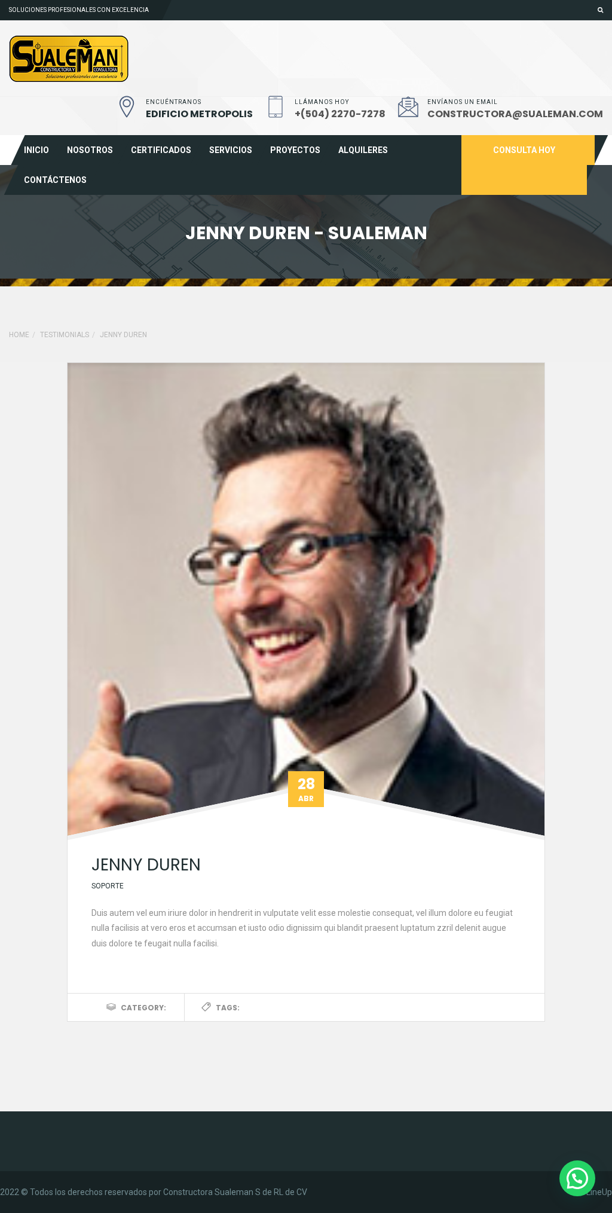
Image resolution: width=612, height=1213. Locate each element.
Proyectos (295, 150)
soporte (107, 886)
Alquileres (363, 150)
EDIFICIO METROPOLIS (199, 114)
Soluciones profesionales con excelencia (79, 10)
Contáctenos (55, 180)
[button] (577, 1178)
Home (19, 335)
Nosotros (90, 150)
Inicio (36, 150)
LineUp (599, 1192)
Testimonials (64, 335)
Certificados (161, 150)
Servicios (230, 150)
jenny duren (146, 864)
